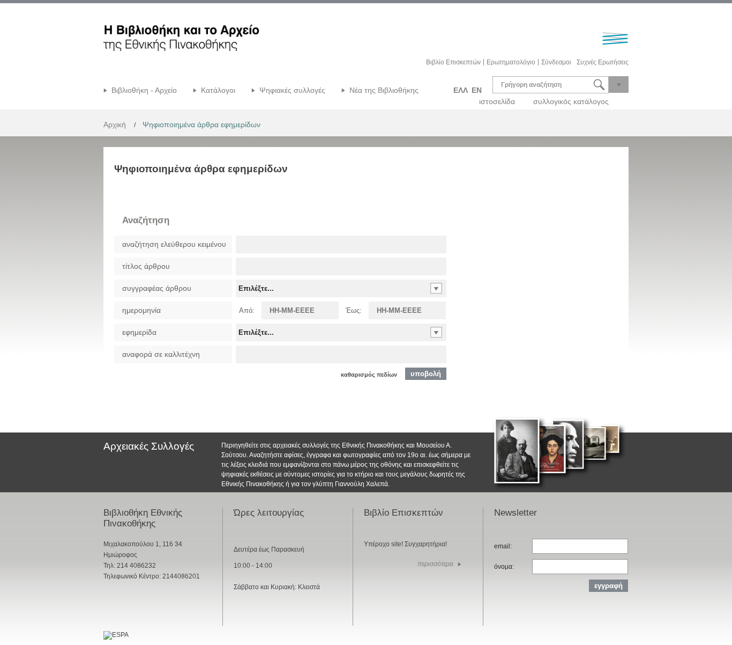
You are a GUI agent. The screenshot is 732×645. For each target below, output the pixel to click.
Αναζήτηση (145, 220)
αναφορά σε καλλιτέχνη (161, 354)
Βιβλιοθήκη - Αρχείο (144, 90)
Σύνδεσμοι (556, 62)
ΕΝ (477, 90)
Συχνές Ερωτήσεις (603, 62)
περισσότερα (435, 564)
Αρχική (114, 124)
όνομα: (504, 566)
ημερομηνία (141, 310)
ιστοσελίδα (497, 101)
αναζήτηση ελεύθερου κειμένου (174, 244)
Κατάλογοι (218, 90)
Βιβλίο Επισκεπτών (453, 62)
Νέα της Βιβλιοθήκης (384, 90)
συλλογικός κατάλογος (571, 101)
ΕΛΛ (460, 90)
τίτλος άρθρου (146, 266)
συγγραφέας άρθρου (156, 288)
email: (503, 546)
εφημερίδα (139, 332)
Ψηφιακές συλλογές (292, 90)
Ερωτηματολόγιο (511, 62)
